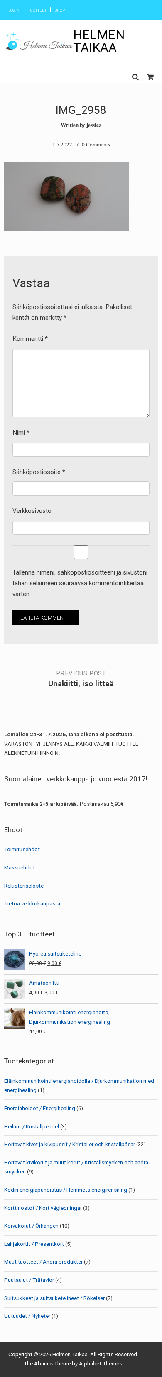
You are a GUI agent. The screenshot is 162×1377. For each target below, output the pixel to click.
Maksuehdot (19, 868)
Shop (60, 10)
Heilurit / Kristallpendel (31, 1126)
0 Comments (96, 144)
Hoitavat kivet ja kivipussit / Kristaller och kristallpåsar (69, 1144)
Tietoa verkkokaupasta (32, 903)
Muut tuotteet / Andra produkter (43, 1262)
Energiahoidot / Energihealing (39, 1108)
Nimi (20, 432)
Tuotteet (37, 10)
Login (14, 10)
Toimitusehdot (22, 849)
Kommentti (30, 338)
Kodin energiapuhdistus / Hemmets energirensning (65, 1190)
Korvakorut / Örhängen (31, 1226)
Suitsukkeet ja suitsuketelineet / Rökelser (54, 1298)
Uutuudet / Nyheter (27, 1316)
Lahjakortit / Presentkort (34, 1244)
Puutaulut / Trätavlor (29, 1280)
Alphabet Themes (100, 1363)
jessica (94, 125)
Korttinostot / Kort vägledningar (43, 1208)
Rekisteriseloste (24, 886)
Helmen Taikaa (99, 40)
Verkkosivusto (32, 511)
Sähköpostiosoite (38, 472)
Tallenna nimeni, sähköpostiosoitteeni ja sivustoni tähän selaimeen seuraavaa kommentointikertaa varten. (79, 583)
